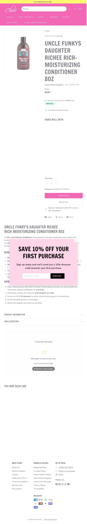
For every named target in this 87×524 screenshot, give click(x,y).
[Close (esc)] (75, 240)
